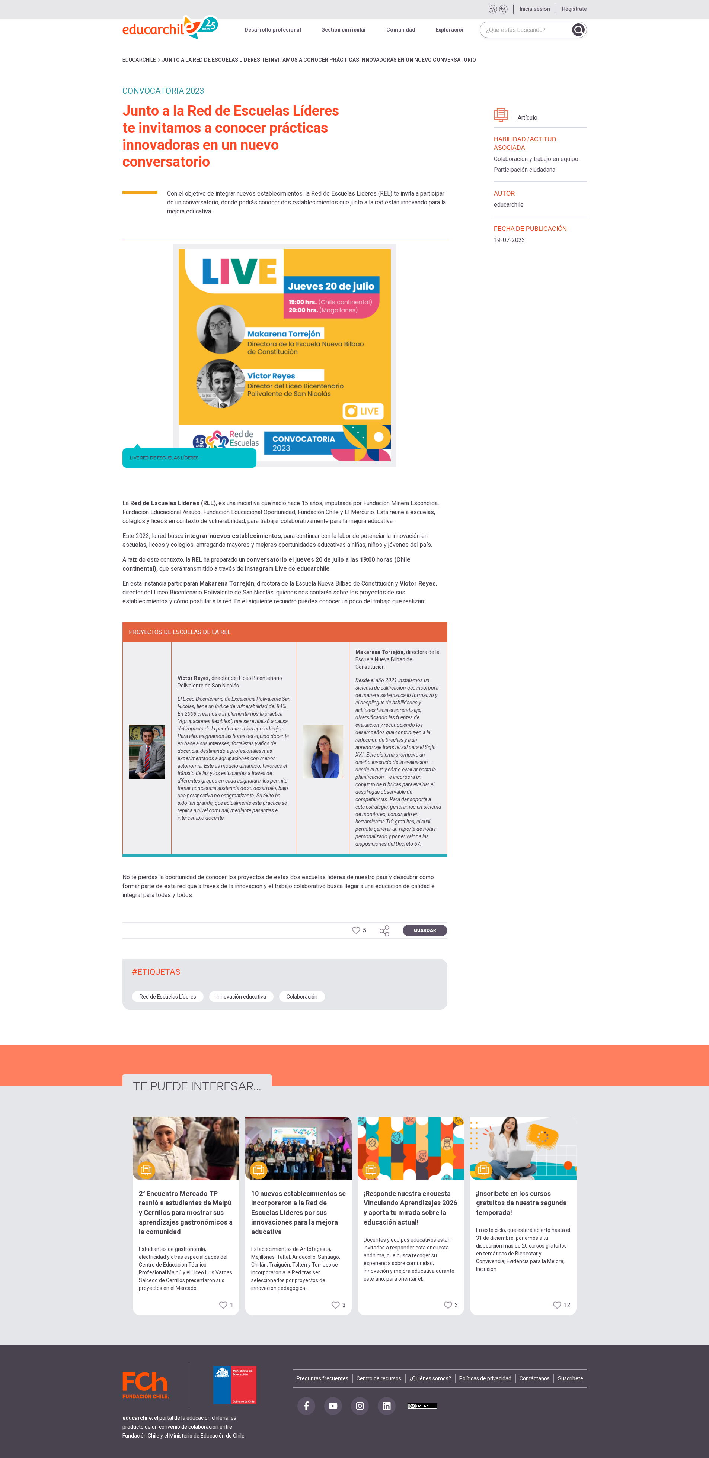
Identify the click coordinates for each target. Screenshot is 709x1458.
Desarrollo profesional (273, 30)
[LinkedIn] (387, 1406)
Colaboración (302, 997)
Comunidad (400, 30)
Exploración (450, 30)
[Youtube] (333, 1406)
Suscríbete (570, 1378)
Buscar (578, 29)
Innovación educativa (241, 997)
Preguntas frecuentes (322, 1378)
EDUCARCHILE (139, 60)
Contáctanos (535, 1378)
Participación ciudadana (524, 169)
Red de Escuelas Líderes (168, 997)
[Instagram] (360, 1406)
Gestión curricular (343, 30)
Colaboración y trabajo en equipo (536, 158)
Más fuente (503, 9)
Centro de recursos (379, 1378)
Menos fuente (492, 9)
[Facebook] (306, 1406)
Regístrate (574, 9)
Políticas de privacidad (485, 1378)
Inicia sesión (535, 9)
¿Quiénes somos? (430, 1378)
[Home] (170, 26)
